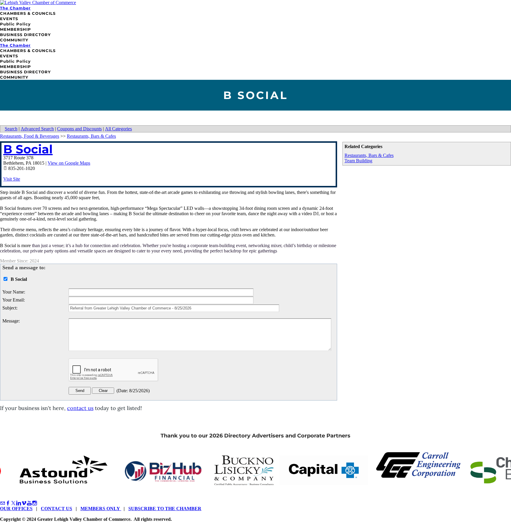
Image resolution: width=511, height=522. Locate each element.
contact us (80, 408)
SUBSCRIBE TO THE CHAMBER (164, 508)
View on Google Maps (69, 163)
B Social (28, 149)
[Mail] (2, 503)
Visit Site (11, 178)
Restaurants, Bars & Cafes (369, 155)
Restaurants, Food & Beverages (29, 136)
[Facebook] (8, 503)
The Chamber (15, 8)
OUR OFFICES (16, 508)
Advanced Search (37, 128)
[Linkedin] (18, 503)
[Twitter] (13, 503)
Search (11, 128)
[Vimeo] (24, 503)
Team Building (358, 160)
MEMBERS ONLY (100, 508)
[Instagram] (34, 503)
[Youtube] (29, 503)
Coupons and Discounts (79, 128)
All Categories (118, 128)
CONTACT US (56, 508)
